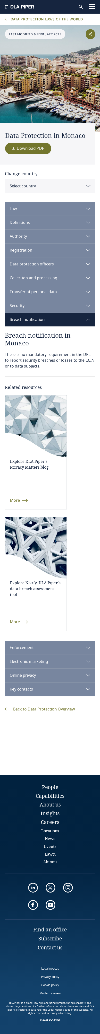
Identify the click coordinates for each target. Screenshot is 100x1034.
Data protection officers (32, 264)
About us (50, 804)
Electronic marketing (29, 662)
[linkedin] (33, 888)
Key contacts (21, 689)
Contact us (50, 947)
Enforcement (22, 648)
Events (50, 846)
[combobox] (50, 186)
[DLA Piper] (19, 7)
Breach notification (27, 320)
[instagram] (68, 888)
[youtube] (50, 905)
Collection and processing (33, 278)
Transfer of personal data (33, 292)
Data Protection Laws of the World (46, 19)
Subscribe (50, 938)
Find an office (50, 929)
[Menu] (92, 6)
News (50, 838)
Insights (50, 813)
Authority (18, 236)
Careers (50, 822)
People (50, 787)
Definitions (20, 223)
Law (13, 209)
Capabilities (50, 795)
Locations (50, 830)
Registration (21, 250)
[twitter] (50, 888)
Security (17, 306)
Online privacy (23, 675)
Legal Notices (56, 1010)
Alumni (50, 861)
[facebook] (33, 905)
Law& (50, 854)
